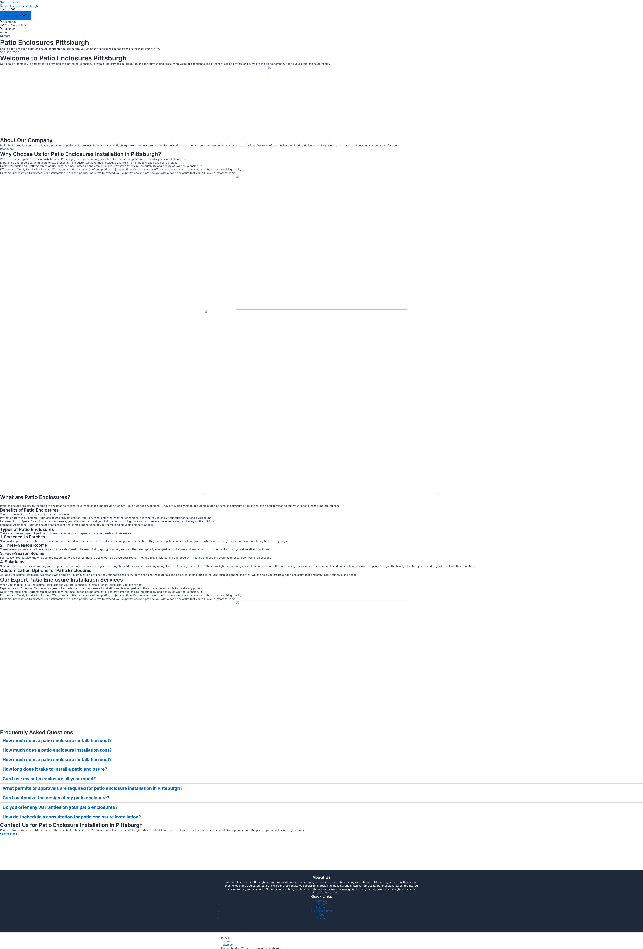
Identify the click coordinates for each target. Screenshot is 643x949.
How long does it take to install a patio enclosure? (55, 769)
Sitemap (227, 944)
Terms (226, 941)
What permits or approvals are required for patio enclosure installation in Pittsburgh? (93, 788)
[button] (321, 740)
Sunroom (10, 21)
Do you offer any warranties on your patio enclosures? (60, 807)
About (4, 32)
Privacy (225, 937)
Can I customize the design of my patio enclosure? (56, 797)
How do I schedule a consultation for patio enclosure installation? (72, 816)
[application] (13, 9)
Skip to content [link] (10, 2)
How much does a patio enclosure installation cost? (57, 740)
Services (5, 9)
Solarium (9, 28)
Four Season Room (16, 25)
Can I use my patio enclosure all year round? (49, 778)
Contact (5, 35)
